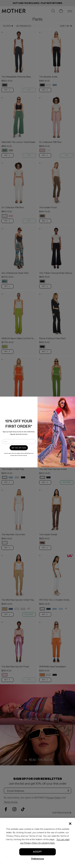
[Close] (70, 823)
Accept (37, 851)
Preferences (37, 858)
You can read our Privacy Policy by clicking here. (44, 841)
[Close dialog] (71, 400)
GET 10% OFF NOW (19, 448)
